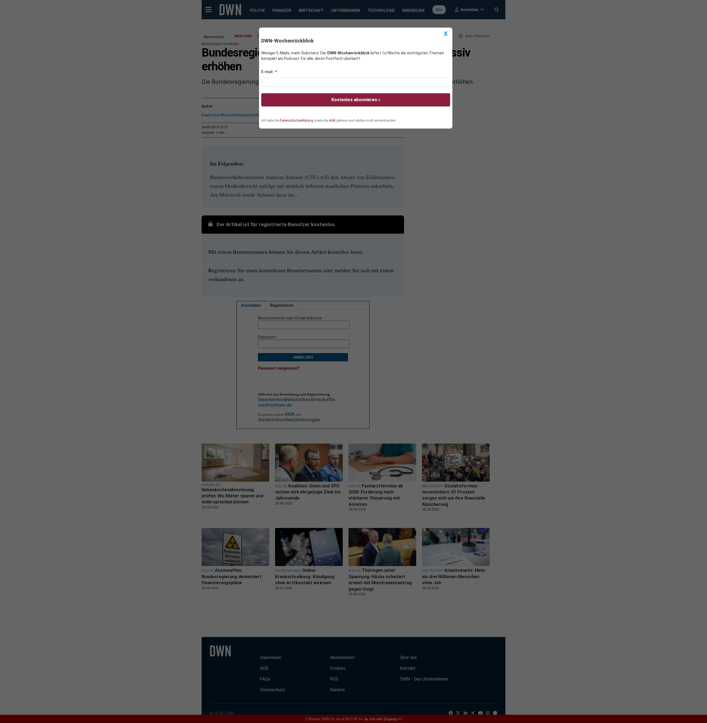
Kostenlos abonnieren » (355, 99)
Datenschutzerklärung (296, 120)
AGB (332, 120)
